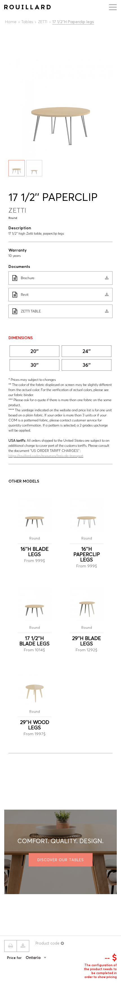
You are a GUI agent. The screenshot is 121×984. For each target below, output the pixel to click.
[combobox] (44, 957)
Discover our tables (60, 860)
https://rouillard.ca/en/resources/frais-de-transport (45, 456)
